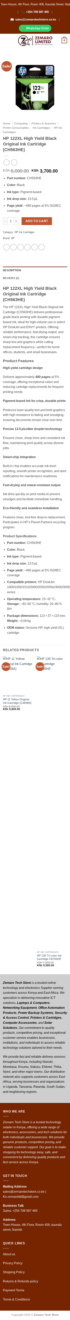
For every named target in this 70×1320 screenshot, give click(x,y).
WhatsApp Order (37, 28)
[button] (5, 40)
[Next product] (6, 162)
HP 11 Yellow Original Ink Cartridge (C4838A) (17, 701)
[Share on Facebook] (13, 247)
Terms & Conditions (17, 1299)
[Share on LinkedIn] (41, 247)
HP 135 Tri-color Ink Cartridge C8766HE (49, 957)
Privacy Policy (13, 1263)
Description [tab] (12, 270)
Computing (21, 123)
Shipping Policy (14, 1272)
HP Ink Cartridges (25, 232)
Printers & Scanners (44, 123)
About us (9, 1254)
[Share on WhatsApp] (6, 247)
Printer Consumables (16, 127)
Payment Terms (14, 1290)
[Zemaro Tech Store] (35, 40)
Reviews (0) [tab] (11, 278)
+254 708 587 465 (37, 11)
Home (6, 123)
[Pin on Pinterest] (34, 247)
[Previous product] (14, 162)
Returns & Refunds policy (20, 1281)
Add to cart (36, 221)
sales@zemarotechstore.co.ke (35, 19)
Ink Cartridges (41, 127)
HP (13, 238)
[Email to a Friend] (27, 247)
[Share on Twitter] (20, 247)
